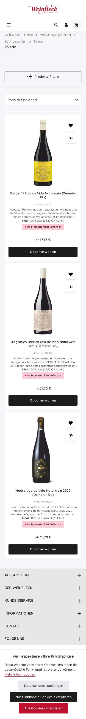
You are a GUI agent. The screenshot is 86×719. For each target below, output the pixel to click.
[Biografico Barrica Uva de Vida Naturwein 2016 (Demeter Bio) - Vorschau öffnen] (70, 287)
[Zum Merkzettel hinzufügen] (70, 125)
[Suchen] (56, 24)
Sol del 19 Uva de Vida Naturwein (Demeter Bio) (43, 195)
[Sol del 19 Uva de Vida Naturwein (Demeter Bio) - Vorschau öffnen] (70, 138)
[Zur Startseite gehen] (43, 9)
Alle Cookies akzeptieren (43, 708)
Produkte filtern (46, 77)
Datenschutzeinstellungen (43, 686)
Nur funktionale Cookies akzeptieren (44, 697)
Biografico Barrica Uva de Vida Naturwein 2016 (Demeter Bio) (43, 344)
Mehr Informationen (20, 674)
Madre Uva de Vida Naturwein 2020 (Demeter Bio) (43, 493)
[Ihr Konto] (66, 24)
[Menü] (9, 24)
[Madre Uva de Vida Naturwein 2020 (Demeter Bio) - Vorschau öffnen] (70, 435)
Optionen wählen (43, 252)
